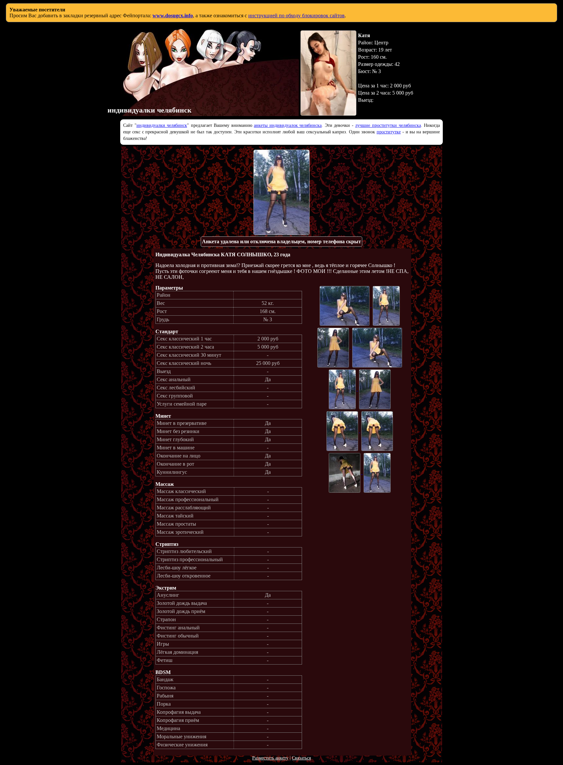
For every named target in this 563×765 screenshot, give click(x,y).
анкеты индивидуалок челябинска (288, 125)
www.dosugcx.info (172, 15)
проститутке (389, 131)
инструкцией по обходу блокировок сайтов (296, 15)
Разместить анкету (270, 758)
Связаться (301, 758)
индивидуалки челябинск (162, 125)
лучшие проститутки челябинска (388, 125)
